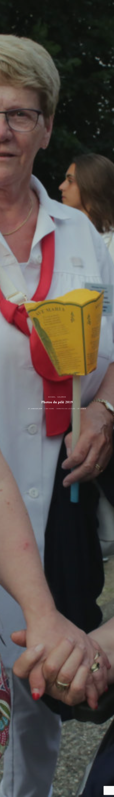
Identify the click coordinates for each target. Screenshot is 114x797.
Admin (83, 409)
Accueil (52, 397)
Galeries (61, 397)
